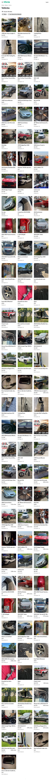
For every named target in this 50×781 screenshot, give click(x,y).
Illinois (6, 5)
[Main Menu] (2, 2)
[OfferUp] (7, 2)
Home (3, 5)
